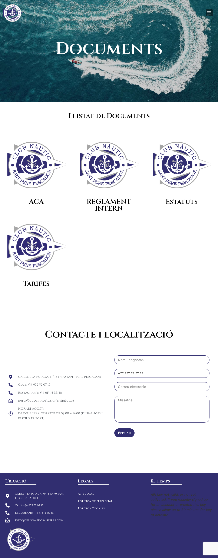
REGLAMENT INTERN (109, 205)
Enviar (124, 433)
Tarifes (36, 283)
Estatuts (182, 201)
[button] (209, 12)
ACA (36, 201)
